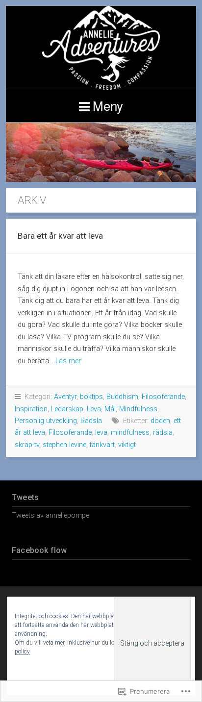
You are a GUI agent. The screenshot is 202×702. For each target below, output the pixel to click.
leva (101, 432)
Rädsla (91, 421)
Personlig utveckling (46, 421)
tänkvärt (102, 445)
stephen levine (64, 445)
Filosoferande (163, 397)
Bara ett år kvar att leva (60, 236)
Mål (110, 409)
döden (160, 421)
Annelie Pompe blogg (101, 48)
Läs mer (68, 361)
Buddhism (122, 397)
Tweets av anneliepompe (50, 515)
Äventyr (65, 397)
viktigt (127, 445)
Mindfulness (138, 409)
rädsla (163, 432)
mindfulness (130, 432)
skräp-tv (27, 445)
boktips (91, 397)
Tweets (25, 497)
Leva (94, 409)
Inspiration (31, 409)
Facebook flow (39, 550)
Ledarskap (67, 409)
